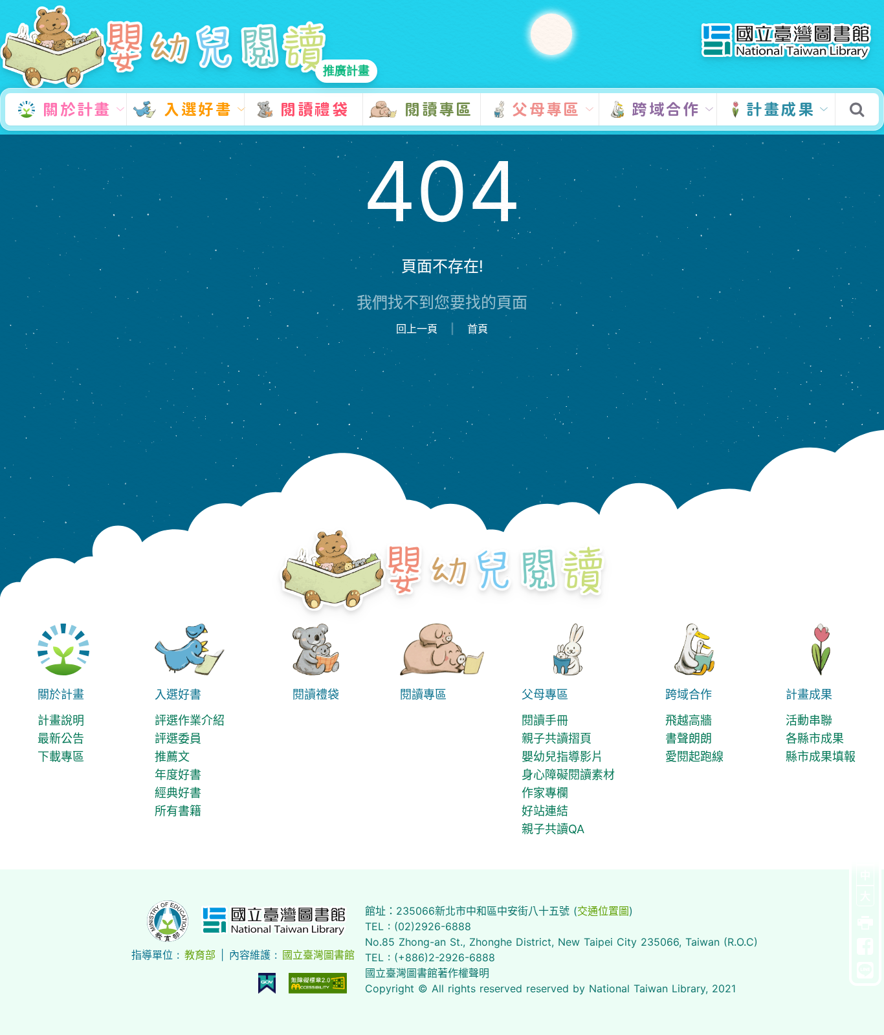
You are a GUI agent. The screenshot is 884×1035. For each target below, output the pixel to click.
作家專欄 (545, 793)
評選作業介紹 (190, 720)
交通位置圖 (603, 910)
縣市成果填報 (821, 756)
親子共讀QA (553, 829)
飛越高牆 (688, 720)
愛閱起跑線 (694, 756)
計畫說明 (61, 720)
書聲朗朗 (688, 738)
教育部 (199, 954)
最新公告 (61, 738)
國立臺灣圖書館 (318, 954)
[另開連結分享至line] (865, 971)
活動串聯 (809, 720)
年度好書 (178, 774)
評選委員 (178, 738)
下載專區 (61, 756)
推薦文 (172, 756)
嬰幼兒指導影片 (562, 756)
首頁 (477, 328)
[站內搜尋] (857, 110)
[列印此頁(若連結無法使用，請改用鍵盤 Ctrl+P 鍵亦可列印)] (865, 923)
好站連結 (545, 811)
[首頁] (442, 569)
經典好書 (178, 793)
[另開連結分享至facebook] (865, 947)
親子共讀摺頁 (556, 738)
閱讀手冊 (545, 720)
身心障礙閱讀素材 (568, 774)
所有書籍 (178, 811)
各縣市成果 (815, 738)
